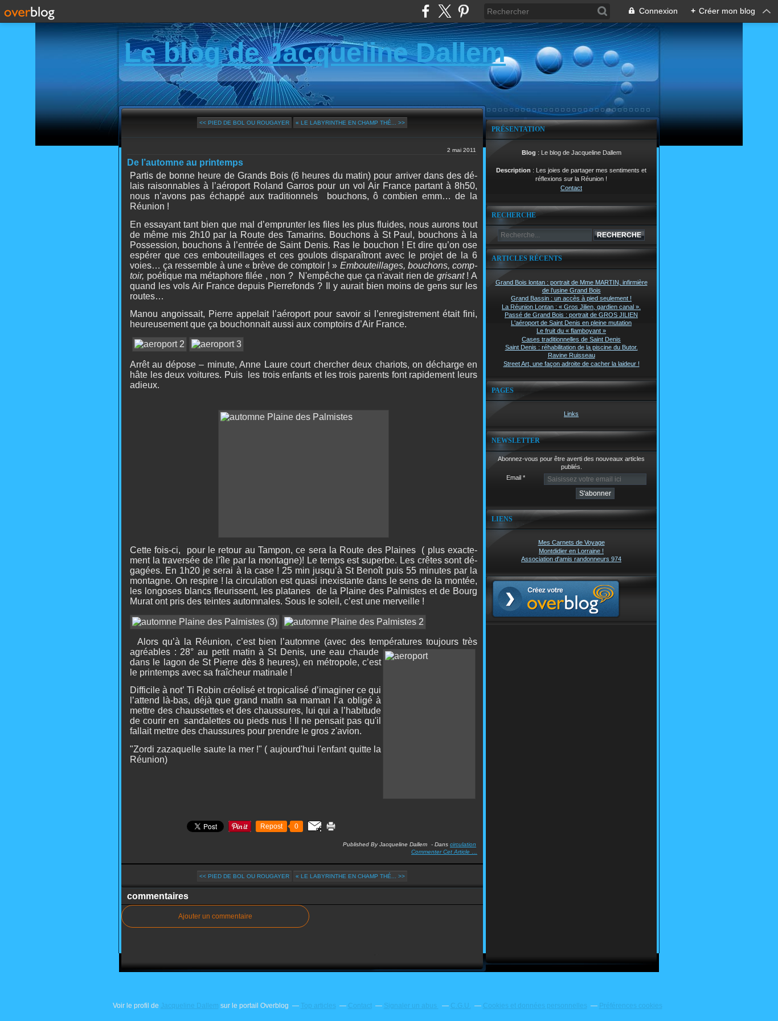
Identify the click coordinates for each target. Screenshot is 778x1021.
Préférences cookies (630, 1006)
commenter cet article (441, 852)
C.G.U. (461, 1006)
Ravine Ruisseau (571, 355)
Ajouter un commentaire (215, 916)
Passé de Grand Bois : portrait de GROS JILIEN (571, 314)
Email (513, 477)
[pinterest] (463, 11)
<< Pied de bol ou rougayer (244, 123)
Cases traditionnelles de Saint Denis (571, 339)
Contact (571, 187)
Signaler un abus (411, 1006)
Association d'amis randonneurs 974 (571, 558)
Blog (529, 152)
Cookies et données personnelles (535, 1006)
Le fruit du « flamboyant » (571, 330)
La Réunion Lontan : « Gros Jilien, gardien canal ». (571, 306)
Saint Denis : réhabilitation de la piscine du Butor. (571, 347)
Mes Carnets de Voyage (571, 542)
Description (514, 170)
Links (571, 413)
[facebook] (426, 11)
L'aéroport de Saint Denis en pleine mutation (571, 322)
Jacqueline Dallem (190, 1006)
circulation (463, 844)
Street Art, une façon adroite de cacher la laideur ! (571, 363)
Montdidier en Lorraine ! (571, 550)
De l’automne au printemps (185, 162)
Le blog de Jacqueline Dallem (315, 53)
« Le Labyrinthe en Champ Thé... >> (350, 123)
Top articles (318, 1006)
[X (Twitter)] (444, 11)
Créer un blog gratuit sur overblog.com (556, 598)
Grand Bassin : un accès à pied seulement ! (571, 298)
